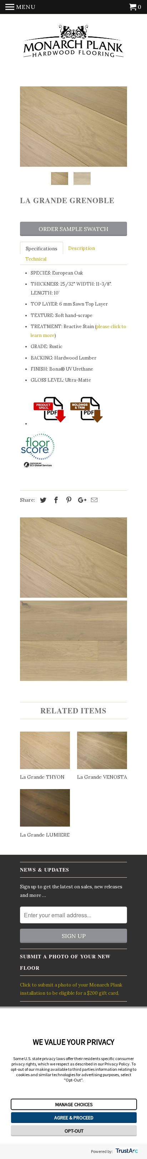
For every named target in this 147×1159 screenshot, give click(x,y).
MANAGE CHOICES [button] (74, 1104)
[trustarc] (126, 1151)
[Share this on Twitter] (42, 500)
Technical (35, 259)
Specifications (41, 249)
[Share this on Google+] (80, 500)
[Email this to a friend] (93, 500)
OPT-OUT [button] (74, 1131)
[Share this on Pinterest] (68, 500)
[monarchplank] (73, 41)
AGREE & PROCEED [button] (73, 1117)
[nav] (20, 7)
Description (81, 248)
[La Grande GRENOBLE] (73, 126)
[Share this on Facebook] (55, 500)
